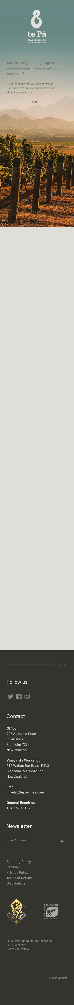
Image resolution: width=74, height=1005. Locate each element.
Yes (34, 102)
